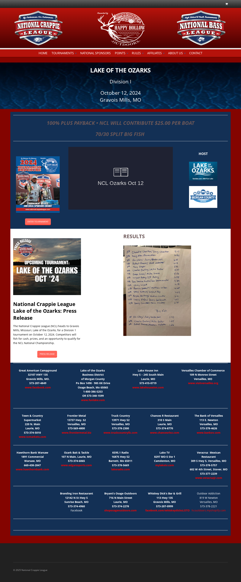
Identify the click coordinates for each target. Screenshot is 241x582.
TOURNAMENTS (63, 53)
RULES (136, 53)
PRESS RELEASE (47, 353)
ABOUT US (175, 53)
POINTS (120, 53)
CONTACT (195, 53)
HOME (43, 53)
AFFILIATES (154, 53)
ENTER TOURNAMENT (37, 221)
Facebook (76, 510)
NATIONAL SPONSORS (95, 53)
